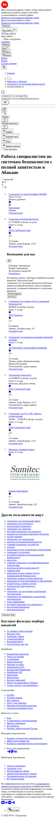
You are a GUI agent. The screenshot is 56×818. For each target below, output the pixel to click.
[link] (6, 51)
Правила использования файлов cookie (20, 23)
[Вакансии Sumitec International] (31, 473)
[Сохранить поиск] (4, 110)
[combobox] (14, 95)
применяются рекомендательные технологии (25, 785)
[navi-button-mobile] (4, 67)
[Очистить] (5, 102)
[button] (4, 58)
